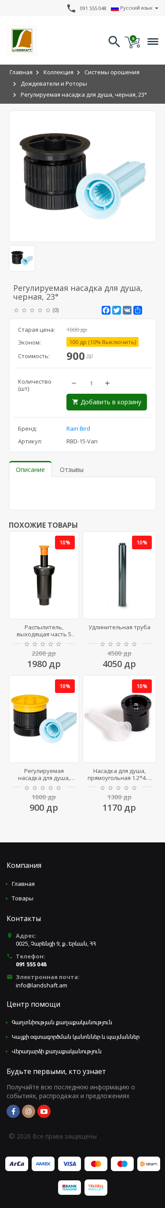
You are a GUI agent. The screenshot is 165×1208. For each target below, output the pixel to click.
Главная (21, 72)
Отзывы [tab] (72, 469)
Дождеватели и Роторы (54, 83)
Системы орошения (111, 72)
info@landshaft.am (41, 985)
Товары (22, 898)
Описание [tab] (30, 469)
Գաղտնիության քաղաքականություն (62, 1022)
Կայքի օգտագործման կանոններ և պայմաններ (75, 1037)
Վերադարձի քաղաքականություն (57, 1051)
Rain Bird (78, 428)
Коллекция (58, 72)
